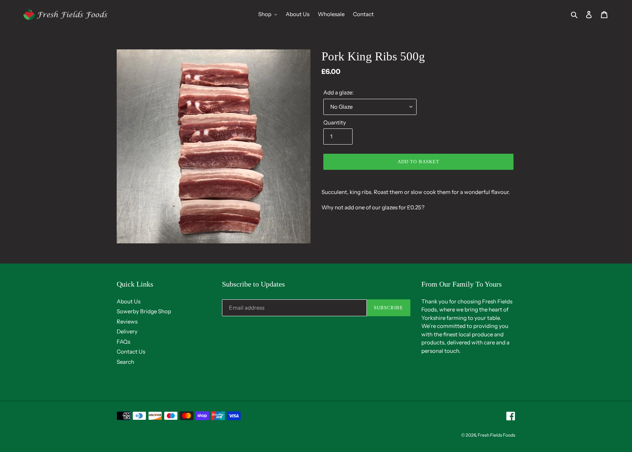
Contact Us (131, 351)
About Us (128, 301)
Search (125, 361)
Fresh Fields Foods (496, 435)
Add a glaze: (338, 92)
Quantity (334, 122)
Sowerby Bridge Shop (144, 311)
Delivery (127, 331)
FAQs (123, 341)
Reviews (127, 321)
